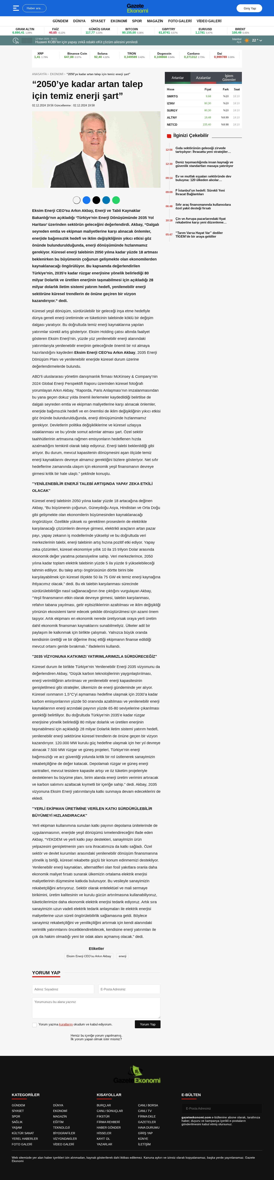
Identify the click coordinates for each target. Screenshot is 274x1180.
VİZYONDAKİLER (65, 1138)
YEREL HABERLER (25, 1138)
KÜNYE (143, 1138)
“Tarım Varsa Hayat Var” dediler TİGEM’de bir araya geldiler (199, 234)
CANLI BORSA (148, 1105)
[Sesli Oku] (76, 200)
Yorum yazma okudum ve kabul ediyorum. (75, 1024)
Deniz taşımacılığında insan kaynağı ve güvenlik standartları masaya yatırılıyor (204, 164)
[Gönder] (257, 1108)
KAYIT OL (103, 1138)
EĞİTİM (58, 1122)
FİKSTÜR (103, 1116)
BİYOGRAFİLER (64, 1133)
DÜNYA (79, 21)
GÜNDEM (60, 21)
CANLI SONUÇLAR (110, 1111)
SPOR (137, 21)
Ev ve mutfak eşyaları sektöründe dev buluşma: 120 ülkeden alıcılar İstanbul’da (203, 178)
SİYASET (98, 21)
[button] (24, 40)
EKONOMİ (119, 21)
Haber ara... (34, 8)
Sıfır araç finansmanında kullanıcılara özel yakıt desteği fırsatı (203, 206)
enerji (122, 956)
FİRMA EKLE (147, 1116)
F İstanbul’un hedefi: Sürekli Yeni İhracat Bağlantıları (200, 192)
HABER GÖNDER (109, 1127)
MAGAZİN (155, 21)
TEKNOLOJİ (61, 1127)
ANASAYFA (39, 74)
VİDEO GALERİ (209, 21)
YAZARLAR (104, 1144)
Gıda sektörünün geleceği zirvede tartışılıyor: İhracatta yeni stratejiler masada (202, 149)
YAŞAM (17, 1127)
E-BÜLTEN (191, 1095)
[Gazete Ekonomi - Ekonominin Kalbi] (137, 8)
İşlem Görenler (229, 78)
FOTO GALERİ (180, 21)
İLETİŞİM (144, 1144)
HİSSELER (104, 1133)
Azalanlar (203, 78)
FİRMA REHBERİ (108, 1122)
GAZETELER (147, 1122)
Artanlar (178, 78)
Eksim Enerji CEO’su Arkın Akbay (89, 956)
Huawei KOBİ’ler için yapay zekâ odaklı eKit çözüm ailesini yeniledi (86, 42)
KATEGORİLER (26, 1095)
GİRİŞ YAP (145, 1133)
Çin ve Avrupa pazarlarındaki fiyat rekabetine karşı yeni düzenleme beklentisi (201, 220)
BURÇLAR (104, 1105)
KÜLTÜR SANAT (23, 1133)
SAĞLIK (17, 1122)
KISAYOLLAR (109, 1095)
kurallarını (66, 1024)
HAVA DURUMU (148, 1127)
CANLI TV (145, 1111)
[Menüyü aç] (16, 8)
